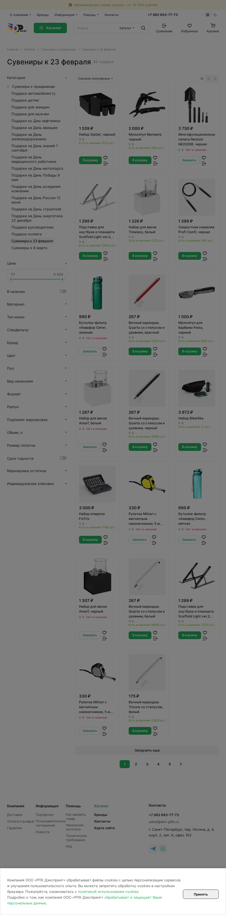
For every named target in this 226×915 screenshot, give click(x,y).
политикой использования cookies (108, 891)
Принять (201, 894)
